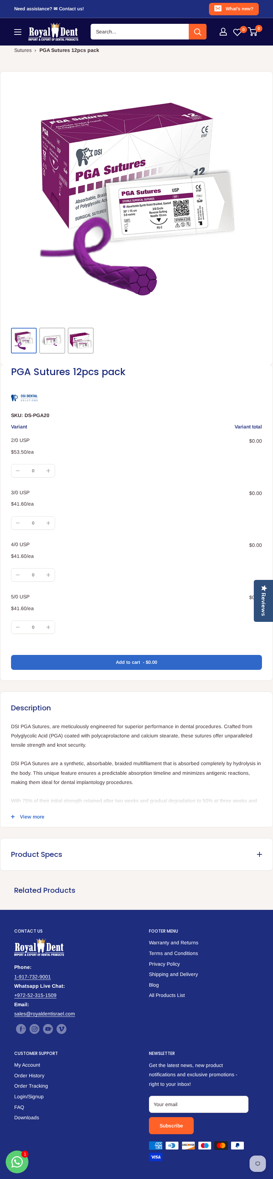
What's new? (239, 8)
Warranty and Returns (173, 942)
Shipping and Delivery (173, 974)
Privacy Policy (164, 964)
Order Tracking (31, 1086)
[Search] (198, 31)
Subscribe (171, 1126)
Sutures (23, 50)
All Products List (167, 995)
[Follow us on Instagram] (34, 1029)
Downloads (26, 1117)
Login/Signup (29, 1096)
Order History (29, 1075)
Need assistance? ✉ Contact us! (49, 8)
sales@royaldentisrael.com (44, 1014)
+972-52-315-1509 (35, 995)
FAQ (19, 1107)
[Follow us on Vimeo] (61, 1029)
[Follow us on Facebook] (21, 1029)
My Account (27, 1065)
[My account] (223, 32)
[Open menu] (17, 32)
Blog (154, 985)
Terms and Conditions (173, 953)
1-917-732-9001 (32, 977)
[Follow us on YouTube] (48, 1029)
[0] (252, 31)
